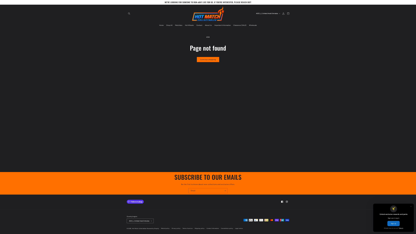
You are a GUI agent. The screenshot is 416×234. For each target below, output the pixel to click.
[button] (129, 13)
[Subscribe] (225, 190)
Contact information (213, 228)
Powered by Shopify (153, 228)
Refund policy (165, 228)
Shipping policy (200, 228)
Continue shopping (208, 60)
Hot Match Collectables (139, 228)
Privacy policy (176, 228)
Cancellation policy (227, 228)
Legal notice (239, 228)
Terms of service (188, 228)
